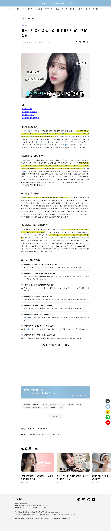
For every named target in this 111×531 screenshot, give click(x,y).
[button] (90, 465)
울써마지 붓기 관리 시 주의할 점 (30, 118)
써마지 (24, 131)
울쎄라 (62, 134)
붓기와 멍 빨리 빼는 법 (28, 115)
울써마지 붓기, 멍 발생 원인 (29, 112)
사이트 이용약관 (56, 518)
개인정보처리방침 (66, 518)
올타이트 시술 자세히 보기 (78, 395)
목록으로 (55, 416)
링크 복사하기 (48, 42)
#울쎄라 (23, 26)
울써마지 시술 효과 (27, 109)
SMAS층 (43, 134)
